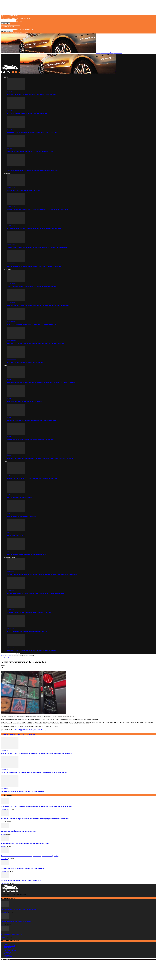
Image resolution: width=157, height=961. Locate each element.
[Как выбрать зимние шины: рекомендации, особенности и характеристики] (16, 261)
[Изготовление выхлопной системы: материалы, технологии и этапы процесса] (16, 223)
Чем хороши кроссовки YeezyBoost (19, 497)
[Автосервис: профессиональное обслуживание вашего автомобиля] (16, 434)
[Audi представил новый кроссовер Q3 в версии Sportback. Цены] (16, 146)
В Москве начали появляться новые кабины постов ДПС (27, 631)
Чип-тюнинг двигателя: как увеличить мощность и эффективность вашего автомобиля (38, 305)
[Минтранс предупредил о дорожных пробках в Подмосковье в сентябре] (16, 165)
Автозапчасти (7, 173)
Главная (6, 76)
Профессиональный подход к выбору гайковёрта (24, 401)
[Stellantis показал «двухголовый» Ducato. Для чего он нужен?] (16, 607)
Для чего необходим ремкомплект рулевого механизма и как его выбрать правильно (37, 209)
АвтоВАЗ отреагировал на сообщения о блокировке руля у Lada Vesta (32, 132)
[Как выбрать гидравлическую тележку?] (16, 511)
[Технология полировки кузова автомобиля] (5, 918)
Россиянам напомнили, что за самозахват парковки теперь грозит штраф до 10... (29, 856)
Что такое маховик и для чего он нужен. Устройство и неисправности (32, 94)
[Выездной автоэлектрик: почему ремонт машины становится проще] (16, 415)
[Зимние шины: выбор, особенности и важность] (16, 186)
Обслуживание (7, 269)
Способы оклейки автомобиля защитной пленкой (18, 909)
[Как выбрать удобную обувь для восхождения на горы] (16, 549)
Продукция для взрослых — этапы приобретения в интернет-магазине (32, 478)
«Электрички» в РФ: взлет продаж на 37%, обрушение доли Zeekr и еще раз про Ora (34, 730)
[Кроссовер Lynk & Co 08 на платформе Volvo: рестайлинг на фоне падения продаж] (16, 645)
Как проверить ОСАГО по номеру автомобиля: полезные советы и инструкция (35, 343)
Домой (2, 655)
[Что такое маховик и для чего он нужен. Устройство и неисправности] (16, 90)
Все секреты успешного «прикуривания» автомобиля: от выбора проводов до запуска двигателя (41, 382)
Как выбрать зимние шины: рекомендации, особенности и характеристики (34, 266)
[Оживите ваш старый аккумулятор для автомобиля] (16, 357)
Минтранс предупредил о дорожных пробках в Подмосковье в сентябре (32, 170)
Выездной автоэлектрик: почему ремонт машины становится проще (31, 420)
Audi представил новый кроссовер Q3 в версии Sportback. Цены (30, 151)
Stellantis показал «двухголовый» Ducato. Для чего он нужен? (29, 612)
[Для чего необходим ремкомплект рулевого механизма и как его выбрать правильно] (16, 205)
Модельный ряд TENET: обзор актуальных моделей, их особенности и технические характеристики (42, 574)
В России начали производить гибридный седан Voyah (27, 729)
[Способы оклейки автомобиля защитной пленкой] (5, 906)
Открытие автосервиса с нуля (11, 934)
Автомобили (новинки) (9, 557)
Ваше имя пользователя (22, 20)
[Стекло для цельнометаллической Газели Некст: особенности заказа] (16, 319)
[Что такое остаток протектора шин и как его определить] (16, 108)
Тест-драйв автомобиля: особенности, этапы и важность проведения (31, 286)
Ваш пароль (19, 21)
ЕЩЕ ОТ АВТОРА (29, 734)
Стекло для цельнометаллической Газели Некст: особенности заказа (31, 324)
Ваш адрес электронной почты (24, 29)
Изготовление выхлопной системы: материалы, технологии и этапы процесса (34, 228)
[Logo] (10, 73)
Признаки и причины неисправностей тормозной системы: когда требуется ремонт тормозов (40, 458)
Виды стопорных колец (15, 535)
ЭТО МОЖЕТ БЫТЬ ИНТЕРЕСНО (12, 734)
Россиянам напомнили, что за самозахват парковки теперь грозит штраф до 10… (36, 593)
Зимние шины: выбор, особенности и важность (24, 190)
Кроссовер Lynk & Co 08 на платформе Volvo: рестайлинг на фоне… (31, 650)
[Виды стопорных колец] (16, 530)
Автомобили (10, 571)
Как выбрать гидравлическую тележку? (21, 516)
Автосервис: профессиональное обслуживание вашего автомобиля (30, 439)
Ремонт (5, 365)
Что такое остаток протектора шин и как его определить (27, 113)
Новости (6, 77)
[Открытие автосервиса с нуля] (5, 931)
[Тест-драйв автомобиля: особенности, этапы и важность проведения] (16, 282)
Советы (5, 461)
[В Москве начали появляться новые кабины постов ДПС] (16, 626)
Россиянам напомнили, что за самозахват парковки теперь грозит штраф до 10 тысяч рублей (34, 772)
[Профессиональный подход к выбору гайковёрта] (16, 397)
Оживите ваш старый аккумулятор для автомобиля (25, 362)
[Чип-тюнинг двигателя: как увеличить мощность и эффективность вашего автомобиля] (16, 301)
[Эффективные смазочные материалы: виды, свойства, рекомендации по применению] (16, 242)
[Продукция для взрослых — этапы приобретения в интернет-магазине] (16, 474)
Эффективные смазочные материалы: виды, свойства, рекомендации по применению (37, 247)
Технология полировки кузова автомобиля (16, 922)
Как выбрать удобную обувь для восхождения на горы (26, 554)
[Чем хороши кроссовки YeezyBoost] (16, 492)
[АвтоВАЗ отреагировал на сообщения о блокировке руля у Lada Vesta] (16, 127)
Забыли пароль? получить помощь (10, 25)
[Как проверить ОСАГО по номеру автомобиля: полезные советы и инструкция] (16, 338)
